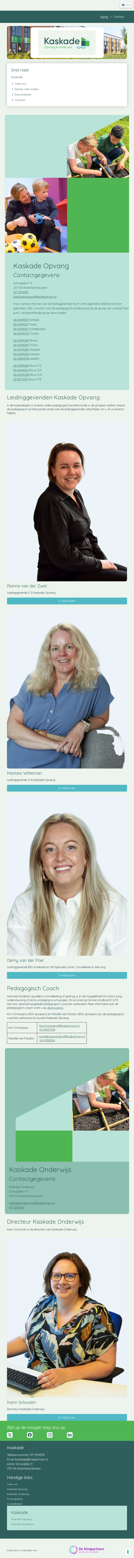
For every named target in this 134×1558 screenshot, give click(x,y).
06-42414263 (21, 340)
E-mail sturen (67, 601)
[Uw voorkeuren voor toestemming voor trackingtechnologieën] (128, 1552)
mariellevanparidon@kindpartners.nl (62, 1036)
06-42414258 (21, 374)
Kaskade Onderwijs (18, 1494)
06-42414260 (21, 365)
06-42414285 (21, 349)
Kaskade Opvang (17, 1489)
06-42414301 (20, 329)
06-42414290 (21, 354)
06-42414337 (20, 324)
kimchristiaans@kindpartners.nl (59, 1026)
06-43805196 (21, 358)
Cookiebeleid (14, 1503)
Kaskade (17, 77)
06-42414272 (21, 333)
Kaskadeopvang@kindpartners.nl (34, 297)
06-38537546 (47, 1029)
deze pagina (55, 1008)
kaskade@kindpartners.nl (31, 1459)
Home (104, 17)
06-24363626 (47, 1040)
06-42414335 (21, 320)
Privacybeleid (15, 1498)
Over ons (12, 1484)
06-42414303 (21, 345)
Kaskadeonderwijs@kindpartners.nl (32, 1203)
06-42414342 (21, 370)
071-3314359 (20, 292)
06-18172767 (20, 379)
